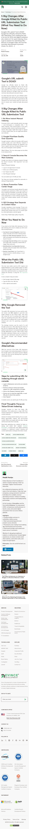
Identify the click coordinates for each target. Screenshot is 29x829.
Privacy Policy (6, 819)
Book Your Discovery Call (13, 718)
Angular (3, 651)
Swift (2, 653)
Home (2, 12)
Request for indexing (21, 447)
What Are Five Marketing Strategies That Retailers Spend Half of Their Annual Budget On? (14, 598)
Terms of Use (16, 819)
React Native (4, 659)
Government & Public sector (20, 632)
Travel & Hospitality (19, 626)
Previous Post (4, 462)
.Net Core (3, 645)
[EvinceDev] (8, 7)
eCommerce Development (4, 627)
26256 (21, 55)
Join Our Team (18, 659)
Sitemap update (12, 450)
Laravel (3, 664)
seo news (4, 450)
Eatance (12, 505)
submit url (20, 450)
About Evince (18, 648)
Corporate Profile (19, 651)
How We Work (18, 653)
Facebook (23, 455)
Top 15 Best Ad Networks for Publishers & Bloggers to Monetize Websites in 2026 (13, 577)
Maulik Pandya (5, 51)
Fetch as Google (22, 437)
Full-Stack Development (4, 623)
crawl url (8, 434)
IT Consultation (5, 635)
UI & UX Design (5, 630)
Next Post (25, 462)
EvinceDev (16, 503)
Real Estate (17, 629)
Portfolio (17, 645)
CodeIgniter (4, 662)
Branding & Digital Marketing (10, 571)
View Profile (17, 3)
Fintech (16, 614)
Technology (8, 12)
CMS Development (6, 633)
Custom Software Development (5, 614)
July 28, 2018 (4, 55)
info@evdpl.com (7, 728)
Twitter (14, 455)
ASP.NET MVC (4, 648)
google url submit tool (7, 447)
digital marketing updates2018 (9, 437)
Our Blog (17, 662)
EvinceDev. (11, 822)
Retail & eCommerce (20, 611)
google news (22, 444)
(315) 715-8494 (7, 730)
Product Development (6, 611)
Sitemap (24, 819)
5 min (21, 51)
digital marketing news (18, 434)
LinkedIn (5, 455)
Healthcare (17, 623)
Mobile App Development (4, 618)
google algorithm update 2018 (9, 444)
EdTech (16, 621)
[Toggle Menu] (26, 7)
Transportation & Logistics (19, 617)
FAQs (16, 656)
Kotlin (2, 656)
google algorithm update (8, 441)
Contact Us (17, 664)
